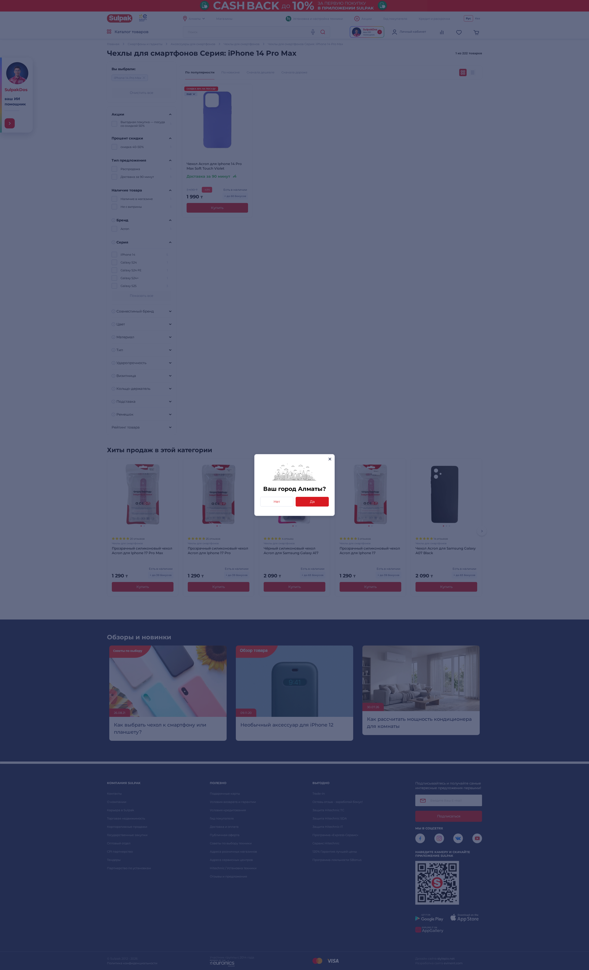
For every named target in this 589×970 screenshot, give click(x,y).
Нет (277, 501)
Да (312, 501)
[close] (329, 459)
